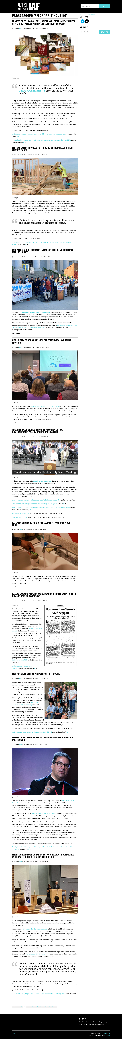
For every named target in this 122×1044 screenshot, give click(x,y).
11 (49, 1007)
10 (46, 1007)
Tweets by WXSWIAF (87, 15)
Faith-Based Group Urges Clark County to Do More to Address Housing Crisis (38, 994)
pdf (18, 136)
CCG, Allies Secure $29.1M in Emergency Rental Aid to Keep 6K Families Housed (42, 251)
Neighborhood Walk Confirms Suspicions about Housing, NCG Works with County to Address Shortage (43, 856)
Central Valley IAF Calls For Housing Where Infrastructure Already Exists (42, 149)
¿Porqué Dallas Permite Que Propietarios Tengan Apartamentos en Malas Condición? (41, 140)
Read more (16, 333)
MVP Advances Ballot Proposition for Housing (36, 673)
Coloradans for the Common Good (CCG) (35, 312)
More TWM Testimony (19, 517)
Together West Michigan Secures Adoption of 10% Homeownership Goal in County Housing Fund (37, 431)
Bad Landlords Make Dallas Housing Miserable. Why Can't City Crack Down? (38, 134)
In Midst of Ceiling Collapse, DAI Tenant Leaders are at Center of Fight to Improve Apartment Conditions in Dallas (43, 22)
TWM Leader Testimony (20, 513)
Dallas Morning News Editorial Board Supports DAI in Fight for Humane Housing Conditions (44, 595)
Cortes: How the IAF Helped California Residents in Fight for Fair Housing (42, 738)
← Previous (16, 1007)
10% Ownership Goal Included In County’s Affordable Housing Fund (35, 500)
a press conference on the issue (33, 327)
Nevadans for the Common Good (35, 929)
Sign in (14, 1033)
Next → (54, 1007)
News (20, 28)
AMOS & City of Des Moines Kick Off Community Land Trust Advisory (41, 341)
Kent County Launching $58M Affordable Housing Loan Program (34, 504)
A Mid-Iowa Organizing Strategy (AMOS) (45, 406)
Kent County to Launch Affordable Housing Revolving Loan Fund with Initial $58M (41, 507)
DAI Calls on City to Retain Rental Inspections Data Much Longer (41, 524)
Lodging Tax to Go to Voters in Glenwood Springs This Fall (32, 732)
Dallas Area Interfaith (19, 660)
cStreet (107, 1035)
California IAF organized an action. (43, 813)
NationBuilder (105, 1033)
